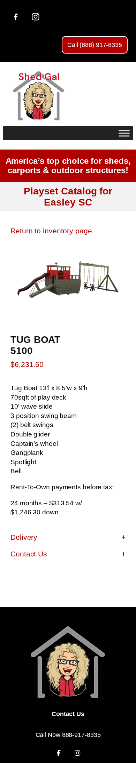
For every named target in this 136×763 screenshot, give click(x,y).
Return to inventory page (51, 231)
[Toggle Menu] (124, 133)
